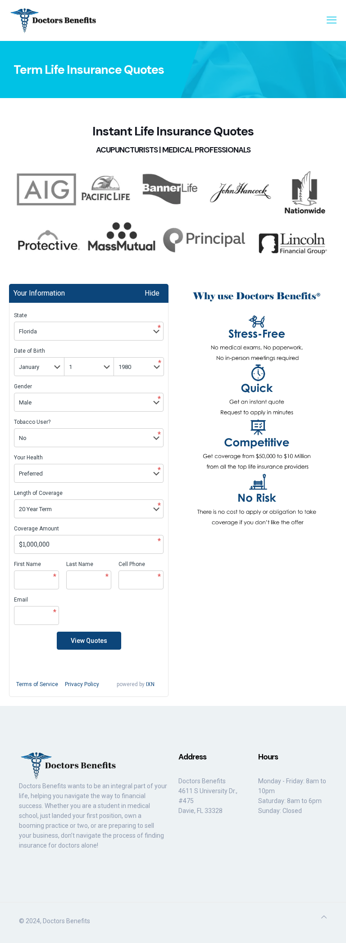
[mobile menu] (331, 20)
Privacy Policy (82, 684)
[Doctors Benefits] (54, 20)
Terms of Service (37, 684)
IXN (150, 684)
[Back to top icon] (324, 917)
